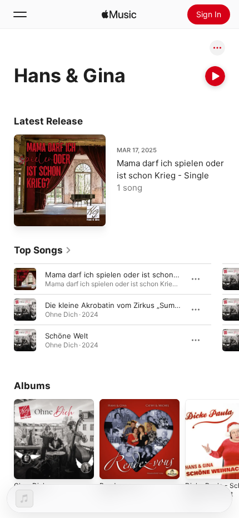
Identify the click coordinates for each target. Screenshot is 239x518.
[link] (43, 250)
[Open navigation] (20, 14)
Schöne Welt (66, 335)
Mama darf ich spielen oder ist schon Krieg (119, 274)
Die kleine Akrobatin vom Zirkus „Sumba (114, 305)
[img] (119, 14)
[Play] (215, 76)
